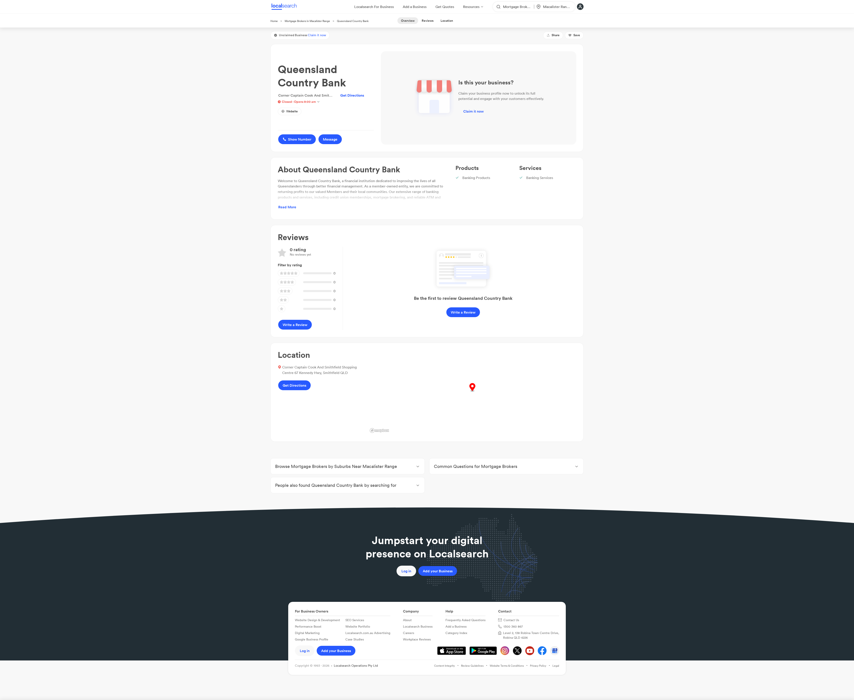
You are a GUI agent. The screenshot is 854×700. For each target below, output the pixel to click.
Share (556, 35)
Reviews (427, 21)
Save (576, 35)
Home (274, 21)
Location (447, 21)
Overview (408, 21)
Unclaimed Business (302, 35)
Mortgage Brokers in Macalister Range (307, 21)
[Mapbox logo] (379, 430)
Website (292, 111)
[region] (472, 392)
